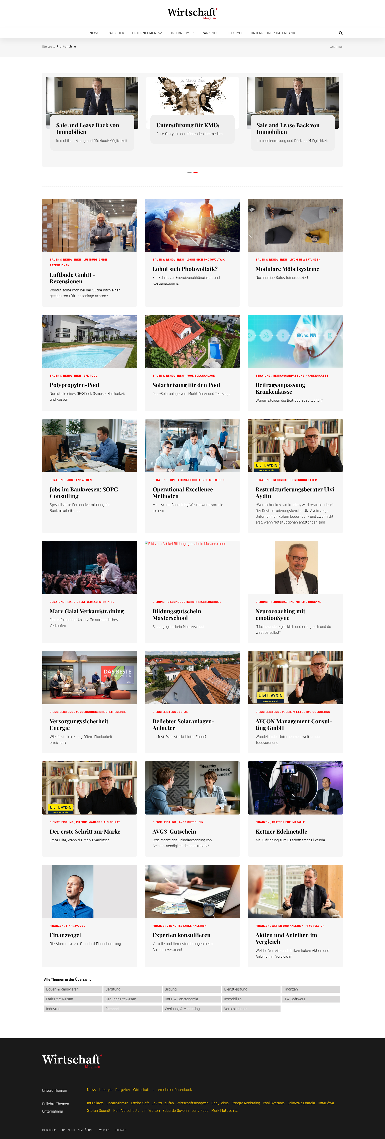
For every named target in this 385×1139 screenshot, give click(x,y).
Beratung (264, 376)
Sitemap (121, 1130)
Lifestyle (105, 1089)
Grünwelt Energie (301, 1103)
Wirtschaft (141, 1089)
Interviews (95, 1103)
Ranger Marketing (246, 1103)
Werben (104, 1130)
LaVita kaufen (163, 1103)
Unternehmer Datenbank (172, 1089)
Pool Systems (274, 1103)
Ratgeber (122, 1089)
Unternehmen (117, 1103)
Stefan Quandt (98, 1110)
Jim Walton (151, 1110)
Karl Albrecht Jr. (126, 1110)
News (91, 1089)
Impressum (49, 1130)
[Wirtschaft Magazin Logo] (192, 14)
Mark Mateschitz (224, 1110)
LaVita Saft (140, 1103)
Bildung (159, 602)
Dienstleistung (62, 712)
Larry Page (200, 1110)
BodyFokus (220, 1103)
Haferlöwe (326, 1103)
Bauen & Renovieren (66, 260)
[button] (341, 33)
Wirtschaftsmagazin (193, 1103)
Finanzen (263, 822)
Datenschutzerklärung (77, 1130)
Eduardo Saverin (176, 1110)
